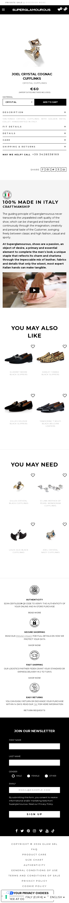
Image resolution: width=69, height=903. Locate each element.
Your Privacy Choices (30, 893)
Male (19, 776)
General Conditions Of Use (34, 870)
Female (35, 776)
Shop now (34, 645)
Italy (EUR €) (34, 897)
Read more (34, 612)
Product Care (34, 854)
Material (8, 97)
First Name (15, 740)
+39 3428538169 (45, 154)
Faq (34, 849)
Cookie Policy (34, 886)
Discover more (31, 3)
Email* (12, 783)
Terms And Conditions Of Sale (34, 875)
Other (52, 776)
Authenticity (34, 865)
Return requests (34, 710)
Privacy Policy (24, 636)
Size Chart (34, 859)
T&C (36, 704)
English (56, 897)
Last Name (15, 756)
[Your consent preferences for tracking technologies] (6, 897)
